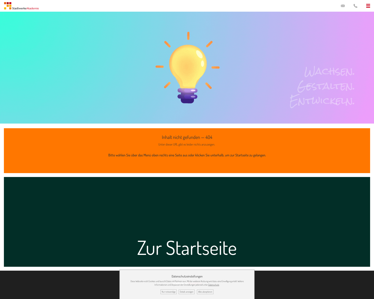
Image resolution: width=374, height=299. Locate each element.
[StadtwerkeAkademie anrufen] (355, 6)
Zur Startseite (187, 247)
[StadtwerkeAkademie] (21, 6)
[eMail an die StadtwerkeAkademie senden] (343, 6)
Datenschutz (213, 284)
